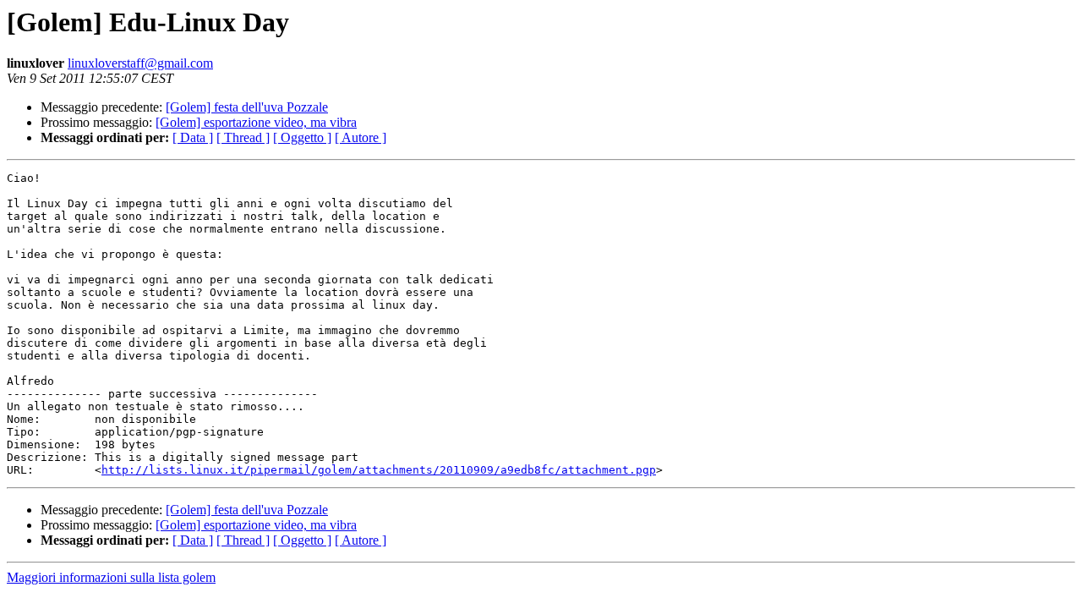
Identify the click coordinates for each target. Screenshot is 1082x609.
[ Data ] (192, 137)
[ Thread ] (243, 137)
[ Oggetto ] (302, 137)
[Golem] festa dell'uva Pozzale (247, 107)
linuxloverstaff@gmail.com (140, 63)
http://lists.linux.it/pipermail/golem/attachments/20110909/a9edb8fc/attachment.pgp (378, 470)
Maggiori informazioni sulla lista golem (111, 577)
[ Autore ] (360, 137)
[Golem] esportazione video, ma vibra (256, 122)
